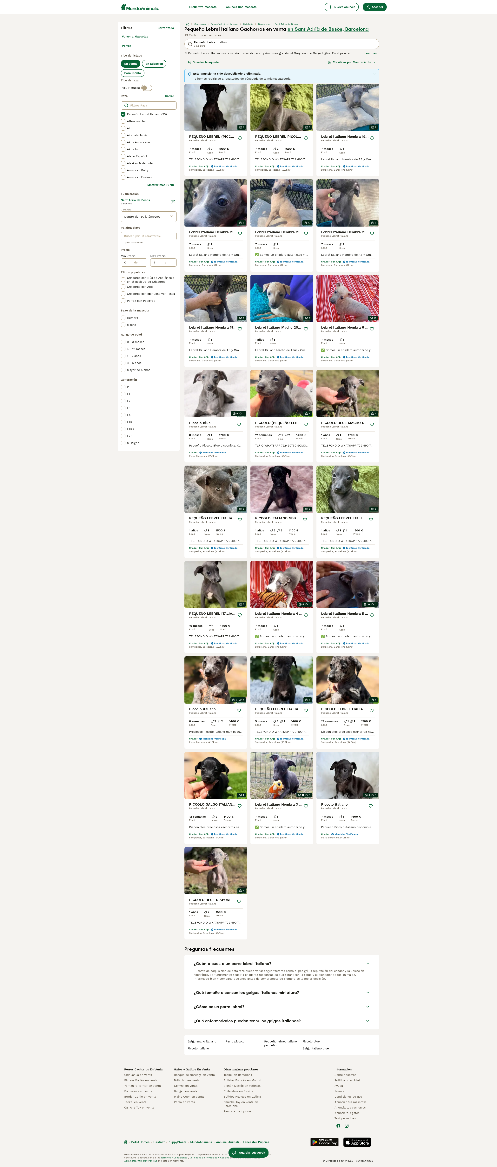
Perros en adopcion (237, 1111)
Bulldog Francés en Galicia (242, 1096)
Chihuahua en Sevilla (238, 1091)
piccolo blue (311, 1041)
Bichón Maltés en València (242, 1086)
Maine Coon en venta (189, 1096)
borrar (169, 96)
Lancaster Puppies (256, 1142)
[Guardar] (240, 138)
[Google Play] (324, 1142)
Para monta (132, 73)
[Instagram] (346, 1126)
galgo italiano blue (315, 1048)
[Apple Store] (357, 1142)
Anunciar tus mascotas (351, 1102)
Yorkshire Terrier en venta (142, 1086)
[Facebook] (338, 1126)
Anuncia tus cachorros (350, 1107)
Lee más (370, 53)
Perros (126, 46)
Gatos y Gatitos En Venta (192, 1069)
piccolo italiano (198, 1048)
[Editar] (173, 202)
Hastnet (159, 1142)
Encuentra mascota (203, 7)
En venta (130, 63)
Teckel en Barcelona (238, 1075)
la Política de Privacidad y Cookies (209, 1157)
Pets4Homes (140, 1142)
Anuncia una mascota (241, 7)
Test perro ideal (346, 1118)
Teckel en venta (135, 1102)
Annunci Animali (227, 1142)
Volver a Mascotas (135, 36)
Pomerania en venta (138, 1091)
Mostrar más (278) (160, 185)
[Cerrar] (374, 74)
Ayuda (339, 1086)
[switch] (146, 88)
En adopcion (154, 63)
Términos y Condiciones (174, 1157)
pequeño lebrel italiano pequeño (280, 1043)
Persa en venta (184, 1102)
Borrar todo (166, 28)
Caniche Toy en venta (139, 1107)
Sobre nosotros (345, 1075)
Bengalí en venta (185, 1091)
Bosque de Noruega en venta (194, 1075)
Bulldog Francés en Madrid (242, 1080)
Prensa (339, 1091)
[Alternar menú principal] (112, 7)
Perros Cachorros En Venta (143, 1069)
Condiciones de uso (348, 1096)
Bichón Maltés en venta (140, 1080)
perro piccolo (235, 1041)
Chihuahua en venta (138, 1075)
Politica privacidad (347, 1080)
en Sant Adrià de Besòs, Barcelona (328, 29)
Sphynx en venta (185, 1086)
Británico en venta (187, 1080)
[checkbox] (123, 114)
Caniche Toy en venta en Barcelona (241, 1104)
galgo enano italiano (202, 1041)
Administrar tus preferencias (140, 1160)
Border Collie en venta (140, 1096)
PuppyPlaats (177, 1142)
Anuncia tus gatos (347, 1113)
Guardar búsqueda (206, 62)
